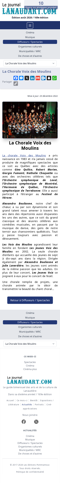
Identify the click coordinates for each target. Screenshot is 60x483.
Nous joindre (29, 415)
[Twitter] (36, 422)
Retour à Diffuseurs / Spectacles (30, 300)
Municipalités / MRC (30, 51)
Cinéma (30, 32)
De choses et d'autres (30, 56)
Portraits (39, 404)
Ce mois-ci (22, 400)
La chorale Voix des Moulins (24, 155)
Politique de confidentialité (30, 471)
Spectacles (30, 362)
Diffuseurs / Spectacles (30, 41)
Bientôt (34, 400)
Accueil (10, 400)
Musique (30, 37)
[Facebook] (24, 422)
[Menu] (30, 25)
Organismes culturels (30, 46)
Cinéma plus (30, 369)
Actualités (27, 404)
